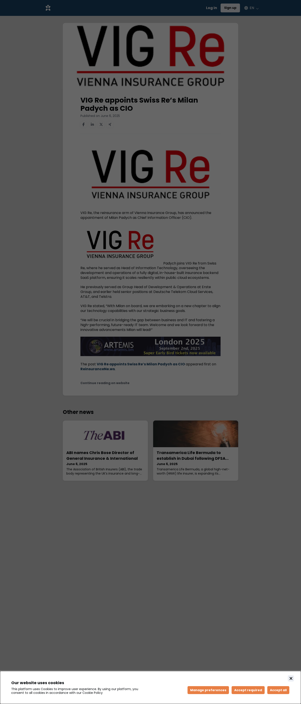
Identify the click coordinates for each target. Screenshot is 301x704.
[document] (150, 687)
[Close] (291, 678)
